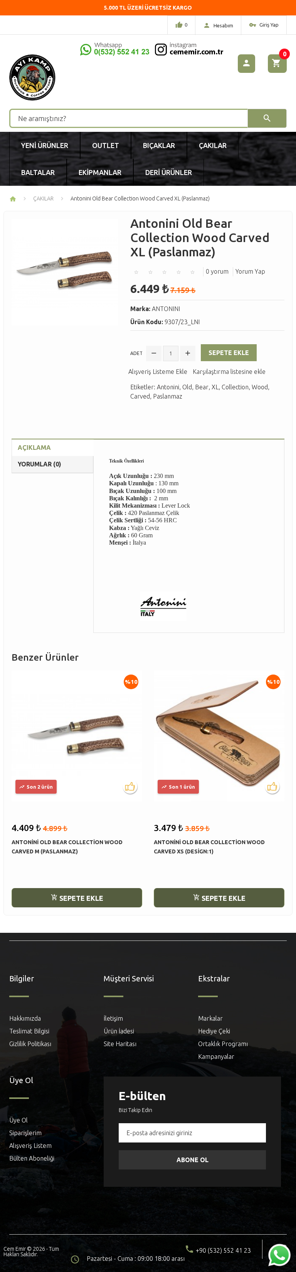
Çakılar (213, 145)
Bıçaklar (159, 145)
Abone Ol (193, 1159)
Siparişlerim (25, 1132)
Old (187, 387)
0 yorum (217, 271)
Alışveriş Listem (30, 1145)
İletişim (113, 1018)
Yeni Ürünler (44, 145)
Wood (260, 387)
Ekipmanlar (100, 172)
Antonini (168, 387)
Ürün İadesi (119, 1031)
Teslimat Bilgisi (29, 1031)
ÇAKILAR (43, 198)
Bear (202, 387)
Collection (235, 387)
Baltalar (38, 172)
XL (215, 387)
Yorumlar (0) (39, 464)
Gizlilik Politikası (30, 1043)
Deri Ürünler (168, 172)
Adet (136, 353)
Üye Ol (18, 1120)
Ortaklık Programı (223, 1043)
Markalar (210, 1018)
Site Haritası (120, 1043)
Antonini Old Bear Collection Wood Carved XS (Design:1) (209, 847)
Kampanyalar (216, 1056)
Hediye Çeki (214, 1031)
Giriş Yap (268, 24)
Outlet (105, 145)
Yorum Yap (250, 271)
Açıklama (34, 447)
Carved (140, 396)
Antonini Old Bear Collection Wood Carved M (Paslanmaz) (67, 847)
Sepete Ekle (229, 352)
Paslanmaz (167, 396)
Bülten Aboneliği (31, 1158)
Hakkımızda (25, 1018)
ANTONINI (166, 308)
